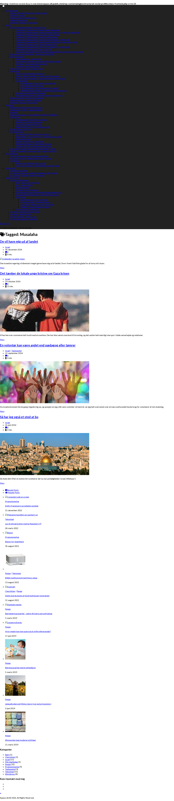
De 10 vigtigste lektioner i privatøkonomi (28, 27)
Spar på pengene (17, 56)
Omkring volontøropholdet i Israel (25, 212)
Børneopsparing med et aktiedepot (30, 93)
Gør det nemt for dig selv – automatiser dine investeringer (40, 78)
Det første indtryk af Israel (26, 190)
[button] (3, 6)
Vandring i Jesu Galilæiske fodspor (35, 207)
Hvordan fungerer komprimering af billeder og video (33, 148)
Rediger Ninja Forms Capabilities (29, 141)
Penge (8, 25)
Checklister (15, 161)
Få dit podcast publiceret (21, 129)
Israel (7, 247)
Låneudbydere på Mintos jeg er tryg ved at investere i (43, 90)
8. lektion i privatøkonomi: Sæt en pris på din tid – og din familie (42, 47)
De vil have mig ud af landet (27, 209)
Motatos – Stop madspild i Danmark (31, 64)
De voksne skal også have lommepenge (27, 98)
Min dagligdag (11, 153)
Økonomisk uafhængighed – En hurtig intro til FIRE (32, 54)
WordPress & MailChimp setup (28, 122)
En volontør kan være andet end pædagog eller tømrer (33, 173)
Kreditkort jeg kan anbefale (27, 66)
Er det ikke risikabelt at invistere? (29, 73)
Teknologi (9, 105)
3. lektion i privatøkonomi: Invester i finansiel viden (37, 35)
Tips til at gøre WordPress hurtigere (31, 119)
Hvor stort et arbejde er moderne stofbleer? (29, 156)
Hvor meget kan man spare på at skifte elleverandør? (38, 61)
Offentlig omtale (17, 15)
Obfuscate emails (23, 139)
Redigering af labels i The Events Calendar (33, 144)
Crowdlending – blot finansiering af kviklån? (39, 88)
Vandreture (20, 197)
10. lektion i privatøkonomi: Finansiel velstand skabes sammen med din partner (49, 52)
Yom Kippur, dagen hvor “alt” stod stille (37, 204)
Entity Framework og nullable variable (21, 506)
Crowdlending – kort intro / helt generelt (37, 83)
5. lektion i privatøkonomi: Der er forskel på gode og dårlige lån (42, 39)
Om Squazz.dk (11, 10)
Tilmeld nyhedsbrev (19, 20)
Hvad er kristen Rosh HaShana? (23, 219)
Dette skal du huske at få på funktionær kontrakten (37, 165)
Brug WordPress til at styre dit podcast (32, 127)
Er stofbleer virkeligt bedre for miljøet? (27, 175)
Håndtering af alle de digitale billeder (26, 110)
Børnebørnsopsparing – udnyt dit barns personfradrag (38, 95)
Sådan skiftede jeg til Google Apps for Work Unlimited (34, 115)
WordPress (15, 117)
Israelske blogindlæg (19, 180)
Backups (14, 112)
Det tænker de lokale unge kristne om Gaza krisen (37, 195)
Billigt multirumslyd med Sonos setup (26, 107)
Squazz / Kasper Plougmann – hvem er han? (28, 13)
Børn (7, 754)
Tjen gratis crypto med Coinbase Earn (26, 68)
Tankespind (10, 168)
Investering (15, 71)
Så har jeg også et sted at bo (27, 182)
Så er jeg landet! (22, 187)
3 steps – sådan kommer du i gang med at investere (37, 76)
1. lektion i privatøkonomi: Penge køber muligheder (37, 30)
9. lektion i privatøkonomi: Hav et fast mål (33, 49)
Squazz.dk (4, 223)
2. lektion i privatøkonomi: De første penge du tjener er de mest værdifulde (47, 32)
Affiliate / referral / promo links (23, 22)
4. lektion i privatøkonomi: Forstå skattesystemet (36, 37)
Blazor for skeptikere (14, 541)
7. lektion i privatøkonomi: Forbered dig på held (35, 44)
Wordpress (10, 774)
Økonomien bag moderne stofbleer (25, 100)
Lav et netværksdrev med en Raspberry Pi (23, 523)
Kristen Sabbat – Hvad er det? (23, 216)
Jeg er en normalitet (18, 170)
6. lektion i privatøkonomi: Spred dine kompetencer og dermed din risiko (46, 42)
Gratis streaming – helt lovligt (28, 59)
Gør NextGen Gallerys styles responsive (32, 134)
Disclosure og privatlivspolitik (23, 18)
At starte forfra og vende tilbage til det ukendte (30, 158)
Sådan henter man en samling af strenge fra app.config (38, 136)
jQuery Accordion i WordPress (28, 124)
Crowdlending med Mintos (32, 85)
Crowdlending (21, 81)
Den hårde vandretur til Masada (34, 199)
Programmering (17, 132)
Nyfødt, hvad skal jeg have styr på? (30, 163)
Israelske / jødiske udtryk (21, 214)
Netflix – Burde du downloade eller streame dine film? (33, 151)
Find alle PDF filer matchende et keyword (33, 146)
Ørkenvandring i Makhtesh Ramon (35, 202)
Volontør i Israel (12, 178)
